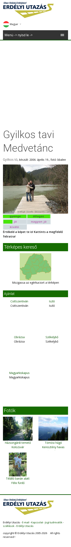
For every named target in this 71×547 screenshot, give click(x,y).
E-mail (25, 522)
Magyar (14, 24)
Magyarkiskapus (19, 373)
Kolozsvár (17, 447)
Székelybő (52, 337)
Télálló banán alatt (18, 478)
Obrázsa (19, 337)
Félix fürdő (17, 483)
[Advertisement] (35, 78)
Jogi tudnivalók (53, 522)
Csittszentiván (19, 301)
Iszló (52, 301)
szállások (8, 526)
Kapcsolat (37, 522)
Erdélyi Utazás (25, 526)
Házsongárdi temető (18, 443)
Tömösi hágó (53, 443)
